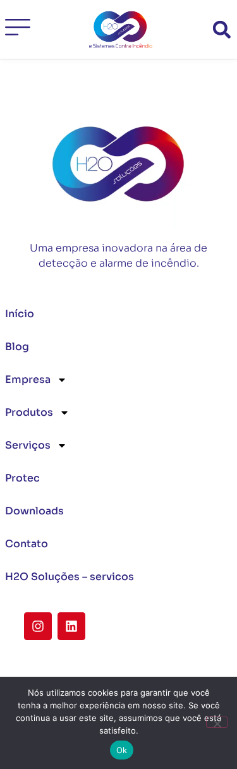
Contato (26, 543)
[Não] (217, 722)
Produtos (29, 412)
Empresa (28, 379)
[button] (222, 29)
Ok (122, 750)
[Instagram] (38, 626)
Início (19, 313)
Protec (22, 478)
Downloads (34, 511)
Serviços (28, 445)
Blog (17, 346)
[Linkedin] (71, 626)
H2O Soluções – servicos (69, 576)
